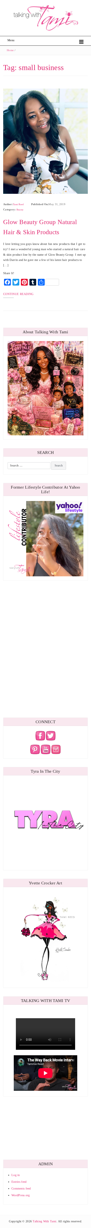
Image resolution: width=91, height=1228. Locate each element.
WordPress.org (20, 1195)
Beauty (20, 209)
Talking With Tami (44, 1221)
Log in (15, 1175)
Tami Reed (18, 204)
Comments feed (21, 1188)
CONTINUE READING (18, 294)
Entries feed (18, 1181)
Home (10, 50)
